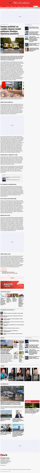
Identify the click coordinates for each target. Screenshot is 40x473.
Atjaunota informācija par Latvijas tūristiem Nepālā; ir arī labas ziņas (34, 44)
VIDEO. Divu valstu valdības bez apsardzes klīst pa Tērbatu (12, 334)
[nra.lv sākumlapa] (9, 2)
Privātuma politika (10, 469)
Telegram (9, 273)
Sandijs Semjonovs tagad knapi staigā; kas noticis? (14, 299)
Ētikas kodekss (23, 469)
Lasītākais (28, 25)
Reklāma (4, 469)
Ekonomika (27, 6)
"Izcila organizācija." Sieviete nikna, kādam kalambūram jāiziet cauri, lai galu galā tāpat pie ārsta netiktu (3, 301)
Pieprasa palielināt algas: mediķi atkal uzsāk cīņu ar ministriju (13, 316)
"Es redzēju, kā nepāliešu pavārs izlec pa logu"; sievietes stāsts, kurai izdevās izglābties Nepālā (34, 33)
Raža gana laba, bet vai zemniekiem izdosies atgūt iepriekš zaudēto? (6, 351)
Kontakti (30, 469)
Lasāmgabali (19, 6)
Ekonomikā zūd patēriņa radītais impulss (11, 328)
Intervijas (7, 6)
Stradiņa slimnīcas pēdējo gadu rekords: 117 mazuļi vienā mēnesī (8, 300)
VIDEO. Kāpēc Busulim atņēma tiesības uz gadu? (12, 179)
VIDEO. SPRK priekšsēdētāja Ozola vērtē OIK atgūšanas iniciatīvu (13, 325)
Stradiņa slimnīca (3, 269)
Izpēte (15, 6)
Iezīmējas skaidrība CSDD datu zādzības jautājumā (16, 345)
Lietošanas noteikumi (15, 469)
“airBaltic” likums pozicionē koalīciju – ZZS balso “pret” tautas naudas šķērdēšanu (21, 346)
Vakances (27, 469)
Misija (6, 469)
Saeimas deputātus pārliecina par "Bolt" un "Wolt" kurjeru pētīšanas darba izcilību (21, 358)
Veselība (23, 6)
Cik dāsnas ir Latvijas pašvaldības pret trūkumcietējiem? (10, 331)
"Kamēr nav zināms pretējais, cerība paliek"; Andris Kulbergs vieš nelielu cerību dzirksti (18, 420)
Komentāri (11, 6)
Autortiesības (19, 469)
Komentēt (12, 277)
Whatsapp (13, 273)
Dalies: (9, 275)
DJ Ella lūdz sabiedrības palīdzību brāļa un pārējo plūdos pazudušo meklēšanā (34, 50)
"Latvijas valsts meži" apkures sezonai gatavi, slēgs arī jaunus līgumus (13, 322)
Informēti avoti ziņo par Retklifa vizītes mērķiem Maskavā (13, 177)
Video (2, 366)
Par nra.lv (1, 469)
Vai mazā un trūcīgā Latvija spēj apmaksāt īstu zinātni (16, 357)
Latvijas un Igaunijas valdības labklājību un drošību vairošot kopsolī (13, 319)
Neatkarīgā (3, 24)
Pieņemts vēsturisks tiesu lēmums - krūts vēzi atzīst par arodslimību (5, 433)
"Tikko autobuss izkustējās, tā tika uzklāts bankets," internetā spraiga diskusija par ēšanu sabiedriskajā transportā (34, 39)
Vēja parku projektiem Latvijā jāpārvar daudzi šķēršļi (13, 313)
